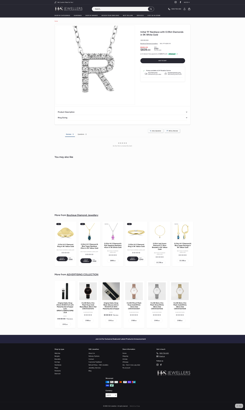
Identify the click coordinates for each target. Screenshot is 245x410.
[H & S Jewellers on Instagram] (157, 364)
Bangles (57, 356)
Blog (90, 371)
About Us (92, 353)
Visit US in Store (153, 15)
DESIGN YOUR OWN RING (110, 15)
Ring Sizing (62, 118)
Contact (91, 359)
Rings (56, 368)
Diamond (57, 374)
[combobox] (123, 9)
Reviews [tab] (68, 134)
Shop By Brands (91, 15)
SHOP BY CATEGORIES (62, 15)
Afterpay (125, 362)
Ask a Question (156, 131)
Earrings (57, 362)
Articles (124, 359)
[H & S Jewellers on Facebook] (161, 364)
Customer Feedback (95, 362)
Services (140, 15)
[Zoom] (95, 65)
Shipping (125, 356)
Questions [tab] (81, 134)
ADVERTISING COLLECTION (82, 274)
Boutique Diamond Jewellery (149, 43)
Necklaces (58, 365)
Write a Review (173, 131)
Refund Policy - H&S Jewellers (98, 365)
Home (56, 21)
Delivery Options (94, 356)
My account (126, 368)
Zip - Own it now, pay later (131, 365)
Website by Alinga (135, 406)
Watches (57, 353)
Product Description (66, 112)
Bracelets (58, 359)
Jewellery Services (95, 368)
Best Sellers (128, 15)
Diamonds (78, 15)
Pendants (58, 371)
